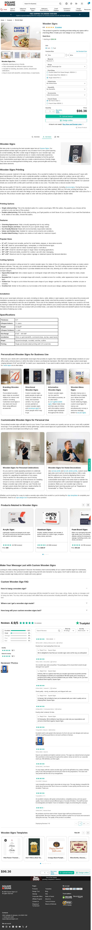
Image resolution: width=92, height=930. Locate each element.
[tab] (6, 55)
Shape (50, 64)
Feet (54, 48)
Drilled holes (52, 81)
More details (49, 639)
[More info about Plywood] (53, 61)
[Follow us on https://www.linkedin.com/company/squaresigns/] (13, 927)
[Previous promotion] (11, 14)
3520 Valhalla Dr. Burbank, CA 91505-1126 (14, 915)
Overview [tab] (37, 137)
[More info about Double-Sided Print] (66, 75)
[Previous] (83, 833)
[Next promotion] (80, 14)
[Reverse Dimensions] (66, 56)
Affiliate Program (37, 899)
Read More (46, 36)
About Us (48, 899)
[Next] (88, 833)
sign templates (72, 495)
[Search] (60, 4)
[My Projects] (76, 4)
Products (35, 889)
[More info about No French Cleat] (59, 101)
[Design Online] (71, 4)
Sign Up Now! (43, 15)
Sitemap (34, 894)
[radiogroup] (50, 48)
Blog (46, 891)
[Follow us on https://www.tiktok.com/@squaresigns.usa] (26, 927)
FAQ (46, 894)
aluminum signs (33, 408)
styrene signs (70, 187)
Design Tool (36, 891)
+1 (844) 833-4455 (8, 917)
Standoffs (51, 87)
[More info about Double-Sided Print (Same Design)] (76, 72)
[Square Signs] (10, 3)
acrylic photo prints (70, 471)
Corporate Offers (37, 896)
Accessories (52, 93)
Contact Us (35, 901)
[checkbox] (3, 630)
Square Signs (44, 148)
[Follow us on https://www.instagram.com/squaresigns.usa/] (6, 927)
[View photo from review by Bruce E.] (40, 741)
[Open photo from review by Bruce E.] (4, 669)
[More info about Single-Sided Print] (60, 78)
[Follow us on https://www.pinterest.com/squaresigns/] (16, 927)
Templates (48, 889)
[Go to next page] (88, 823)
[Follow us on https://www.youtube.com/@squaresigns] (20, 927)
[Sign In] (82, 3)
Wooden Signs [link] (19, 20)
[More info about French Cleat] (62, 103)
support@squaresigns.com (10, 919)
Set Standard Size (81, 51)
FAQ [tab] (58, 137)
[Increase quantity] (53, 111)
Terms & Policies (50, 901)
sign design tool (21, 497)
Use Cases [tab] (48, 137)
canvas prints (55, 471)
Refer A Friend (49, 896)
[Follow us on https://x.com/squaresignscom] (23, 927)
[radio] (46, 48)
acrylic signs (81, 413)
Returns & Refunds (50, 904)
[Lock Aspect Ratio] (66, 54)
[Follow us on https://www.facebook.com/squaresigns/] (3, 927)
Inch (49, 48)
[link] (12, 848)
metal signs (7, 365)
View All (77, 832)
